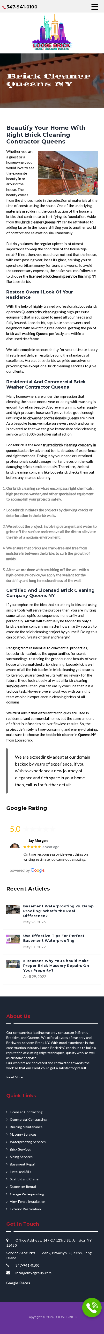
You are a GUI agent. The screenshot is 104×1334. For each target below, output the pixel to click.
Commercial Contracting (28, 1119)
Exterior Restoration (25, 1209)
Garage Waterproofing (27, 1194)
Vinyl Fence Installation (27, 1201)
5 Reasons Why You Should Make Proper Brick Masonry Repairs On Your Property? (56, 966)
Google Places (18, 1283)
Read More (14, 1077)
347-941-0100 (22, 7)
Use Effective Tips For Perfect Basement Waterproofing (54, 938)
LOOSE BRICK (66, 1317)
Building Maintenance (26, 1127)
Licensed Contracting (26, 1112)
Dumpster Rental (23, 1186)
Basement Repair (23, 1164)
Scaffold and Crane (24, 1179)
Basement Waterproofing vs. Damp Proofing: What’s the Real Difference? (58, 911)
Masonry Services (23, 1134)
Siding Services (21, 1157)
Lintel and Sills (20, 1172)
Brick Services (20, 1149)
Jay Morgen (38, 840)
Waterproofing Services (28, 1142)
